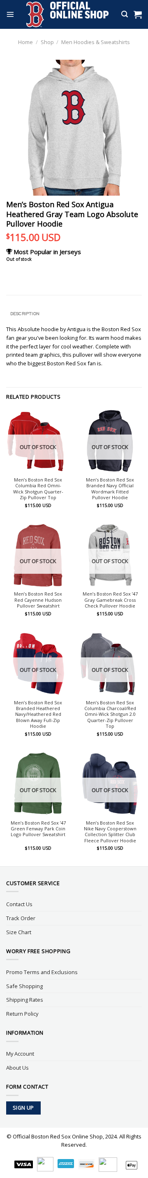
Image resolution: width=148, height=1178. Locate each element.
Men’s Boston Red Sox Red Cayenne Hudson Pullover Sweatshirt (38, 600)
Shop (47, 42)
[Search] (124, 14)
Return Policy (22, 1013)
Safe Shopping (24, 986)
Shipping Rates (24, 999)
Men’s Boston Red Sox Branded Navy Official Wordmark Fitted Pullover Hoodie (110, 488)
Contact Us (19, 904)
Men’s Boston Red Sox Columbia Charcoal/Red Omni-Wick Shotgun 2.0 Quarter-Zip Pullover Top (110, 714)
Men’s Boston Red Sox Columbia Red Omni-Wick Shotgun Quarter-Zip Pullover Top (38, 488)
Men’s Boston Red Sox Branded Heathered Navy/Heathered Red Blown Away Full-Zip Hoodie (38, 714)
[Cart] (138, 14)
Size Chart (18, 932)
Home (25, 42)
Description (24, 313)
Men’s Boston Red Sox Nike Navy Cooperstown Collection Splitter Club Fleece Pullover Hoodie (110, 832)
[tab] (74, 314)
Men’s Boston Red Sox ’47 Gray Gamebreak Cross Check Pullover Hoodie (110, 600)
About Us (17, 1067)
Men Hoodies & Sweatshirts (95, 42)
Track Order (20, 918)
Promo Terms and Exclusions (42, 972)
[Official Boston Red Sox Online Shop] (68, 14)
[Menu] (10, 14)
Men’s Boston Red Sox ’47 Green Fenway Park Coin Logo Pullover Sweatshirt (38, 829)
